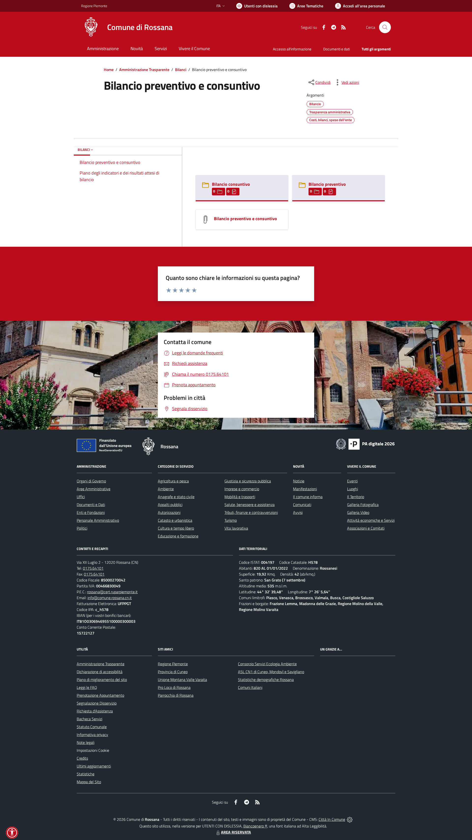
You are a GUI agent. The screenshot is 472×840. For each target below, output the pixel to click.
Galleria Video (358, 512)
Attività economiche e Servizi (371, 520)
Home (109, 69)
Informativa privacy (92, 735)
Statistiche (85, 774)
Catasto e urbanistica (175, 520)
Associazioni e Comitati (365, 528)
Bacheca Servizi (89, 719)
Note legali (85, 742)
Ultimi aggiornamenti (94, 766)
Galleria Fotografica (363, 504)
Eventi (352, 481)
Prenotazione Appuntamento (100, 695)
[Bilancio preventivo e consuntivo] (205, 219)
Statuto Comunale (92, 727)
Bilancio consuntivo (231, 184)
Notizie (298, 481)
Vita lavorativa (236, 528)
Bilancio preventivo (327, 184)
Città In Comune (332, 819)
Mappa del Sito (89, 782)
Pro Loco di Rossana (174, 687)
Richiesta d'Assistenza (95, 711)
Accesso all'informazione (292, 49)
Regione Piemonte (94, 5)
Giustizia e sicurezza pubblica (247, 481)
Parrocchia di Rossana (175, 695)
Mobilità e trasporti (239, 497)
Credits (82, 758)
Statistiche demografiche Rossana (266, 679)
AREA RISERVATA (236, 832)
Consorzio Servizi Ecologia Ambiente (267, 664)
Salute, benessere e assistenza (249, 504)
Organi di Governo (91, 481)
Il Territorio (355, 497)
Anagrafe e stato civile (176, 497)
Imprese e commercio (241, 489)
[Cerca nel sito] (385, 27)
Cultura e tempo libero (176, 528)
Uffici (81, 497)
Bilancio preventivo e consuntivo (245, 218)
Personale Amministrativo (98, 520)
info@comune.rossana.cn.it (110, 598)
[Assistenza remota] (349, 819)
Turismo (230, 520)
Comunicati (302, 504)
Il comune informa (308, 497)
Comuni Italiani (250, 687)
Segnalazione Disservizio (97, 703)
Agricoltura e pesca (173, 481)
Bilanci (180, 69)
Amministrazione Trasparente (144, 69)
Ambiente (166, 489)
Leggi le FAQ (87, 687)
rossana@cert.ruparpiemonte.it (112, 592)
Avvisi (298, 512)
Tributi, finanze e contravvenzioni (251, 512)
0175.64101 (93, 568)
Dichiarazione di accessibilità (99, 672)
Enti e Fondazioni (91, 512)
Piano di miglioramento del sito (102, 679)
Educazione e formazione (178, 536)
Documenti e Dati (91, 504)
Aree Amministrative (93, 489)
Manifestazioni (305, 489)
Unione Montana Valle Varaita (182, 679)
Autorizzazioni (169, 512)
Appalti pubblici (170, 504)
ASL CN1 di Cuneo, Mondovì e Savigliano (271, 672)
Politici (82, 528)
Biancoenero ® (255, 826)
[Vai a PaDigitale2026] (365, 443)
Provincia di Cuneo (173, 672)
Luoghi (352, 489)
